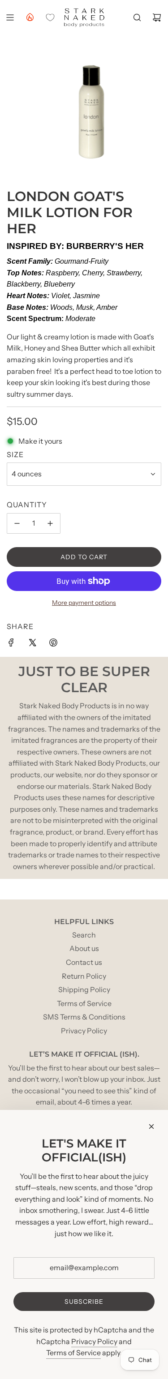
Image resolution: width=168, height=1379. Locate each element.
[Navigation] (10, 17)
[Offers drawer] (29, 16)
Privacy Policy (94, 1341)
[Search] (137, 17)
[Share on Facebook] (11, 644)
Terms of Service (73, 1352)
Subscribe (84, 1302)
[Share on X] (32, 644)
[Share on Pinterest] (53, 644)
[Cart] (157, 17)
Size (15, 454)
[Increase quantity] (50, 523)
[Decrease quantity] (17, 523)
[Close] (151, 1126)
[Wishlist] (50, 17)
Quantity (27, 504)
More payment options (84, 603)
